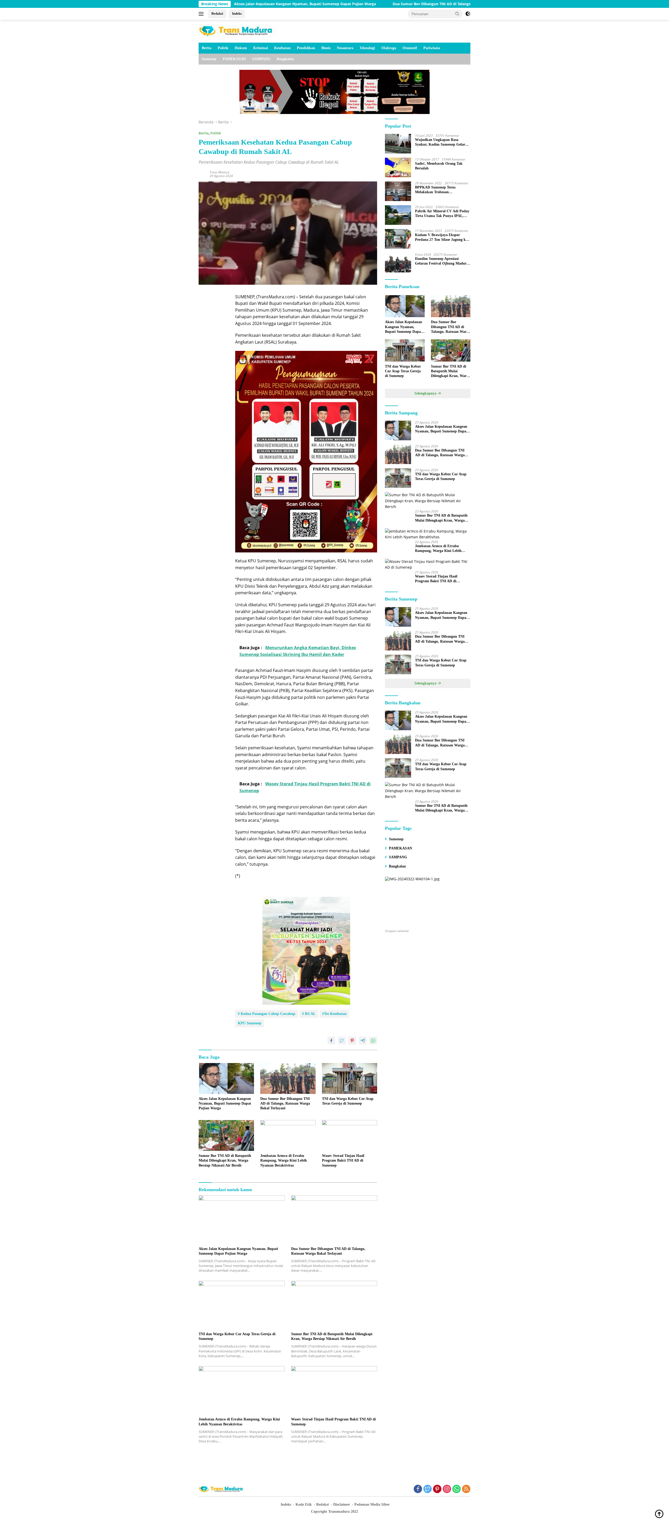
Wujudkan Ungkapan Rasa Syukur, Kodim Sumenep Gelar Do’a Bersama (440, 142)
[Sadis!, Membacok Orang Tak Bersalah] (398, 167)
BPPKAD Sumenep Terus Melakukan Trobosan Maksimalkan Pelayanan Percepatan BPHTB (435, 190)
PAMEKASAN (234, 59)
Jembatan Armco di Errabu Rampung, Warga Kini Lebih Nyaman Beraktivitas (283, 1160)
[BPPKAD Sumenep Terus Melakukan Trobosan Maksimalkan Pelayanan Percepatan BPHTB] (398, 191)
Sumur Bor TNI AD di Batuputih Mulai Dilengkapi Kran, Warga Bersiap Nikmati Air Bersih (225, 1160)
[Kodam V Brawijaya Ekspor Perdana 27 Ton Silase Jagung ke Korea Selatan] (398, 239)
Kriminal (260, 48)
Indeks (237, 13)
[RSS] (466, 1489)
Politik (223, 48)
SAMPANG (261, 59)
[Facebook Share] (331, 1040)
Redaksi (217, 13)
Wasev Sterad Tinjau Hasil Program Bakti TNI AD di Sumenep (343, 1160)
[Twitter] (427, 1489)
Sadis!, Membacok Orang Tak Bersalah (439, 166)
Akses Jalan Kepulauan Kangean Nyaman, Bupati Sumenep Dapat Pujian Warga (225, 1103)
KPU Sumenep (249, 1023)
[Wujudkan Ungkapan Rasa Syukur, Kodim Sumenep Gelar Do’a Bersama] (398, 143)
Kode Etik (304, 1504)
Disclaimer (341, 1504)
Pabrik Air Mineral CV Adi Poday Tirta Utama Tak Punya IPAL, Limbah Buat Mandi (442, 213)
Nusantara (345, 48)
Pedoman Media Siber (372, 1504)
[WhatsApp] (456, 1489)
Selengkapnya (425, 393)
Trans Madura (219, 172)
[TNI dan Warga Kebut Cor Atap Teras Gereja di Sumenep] (349, 1078)
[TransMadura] (238, 30)
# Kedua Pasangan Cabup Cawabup (266, 1014)
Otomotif (409, 48)
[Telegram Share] (363, 1040)
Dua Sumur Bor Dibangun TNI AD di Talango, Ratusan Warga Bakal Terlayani (386, 4)
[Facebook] (418, 1489)
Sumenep (209, 59)
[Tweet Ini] (342, 1040)
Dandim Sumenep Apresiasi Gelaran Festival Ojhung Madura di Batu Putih (441, 261)
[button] (457, 13)
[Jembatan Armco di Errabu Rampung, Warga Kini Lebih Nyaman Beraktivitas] (288, 1135)
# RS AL (308, 1014)
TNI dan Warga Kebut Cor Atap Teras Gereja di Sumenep (347, 1101)
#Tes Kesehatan (334, 1014)
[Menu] (202, 13)
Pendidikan (306, 48)
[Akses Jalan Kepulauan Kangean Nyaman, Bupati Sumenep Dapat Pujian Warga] (226, 1078)
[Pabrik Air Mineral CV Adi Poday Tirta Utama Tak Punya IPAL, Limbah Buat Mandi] (398, 215)
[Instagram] (447, 1489)
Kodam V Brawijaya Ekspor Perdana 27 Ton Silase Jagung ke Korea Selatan (441, 237)
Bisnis (326, 48)
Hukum (241, 48)
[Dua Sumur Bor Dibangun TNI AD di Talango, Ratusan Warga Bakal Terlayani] (288, 1078)
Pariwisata (431, 48)
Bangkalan (285, 59)
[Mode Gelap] (467, 13)
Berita (206, 48)
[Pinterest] (437, 1489)
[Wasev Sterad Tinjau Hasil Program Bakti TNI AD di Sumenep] (349, 1135)
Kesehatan (282, 48)
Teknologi (367, 48)
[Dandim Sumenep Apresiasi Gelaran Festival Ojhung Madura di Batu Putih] (398, 262)
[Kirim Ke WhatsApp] (373, 1040)
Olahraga (388, 48)
